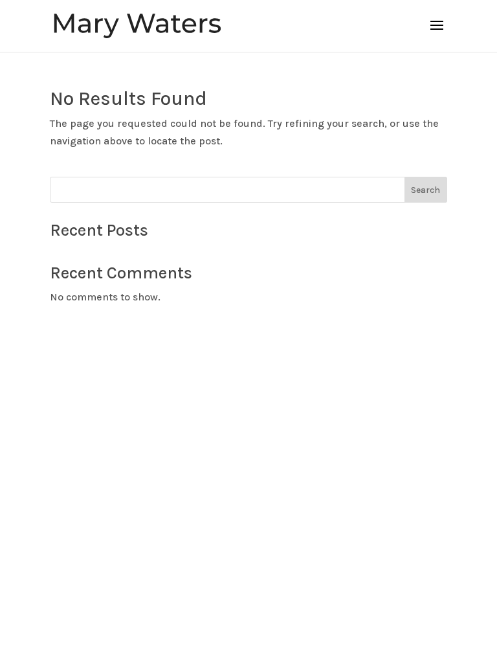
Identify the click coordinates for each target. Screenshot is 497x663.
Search (425, 190)
